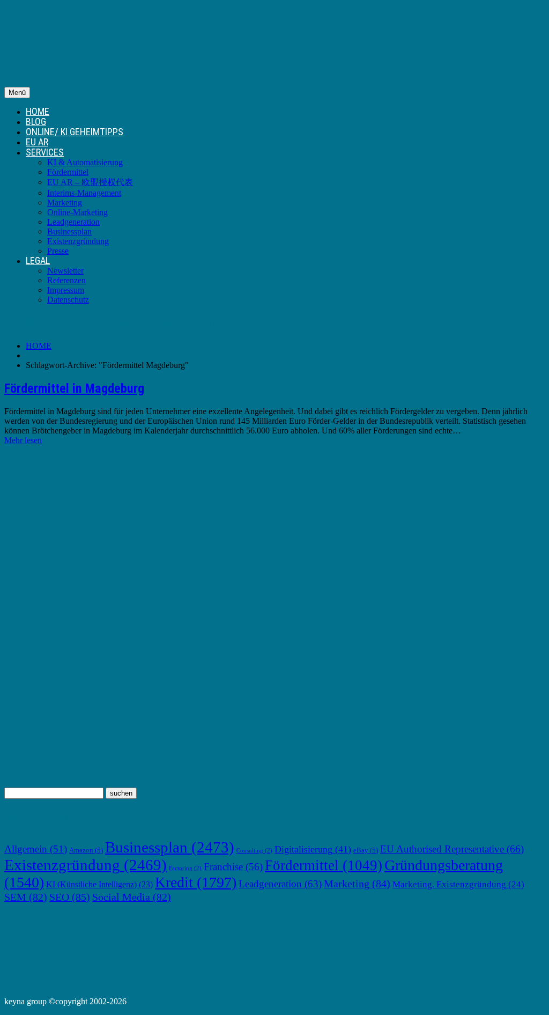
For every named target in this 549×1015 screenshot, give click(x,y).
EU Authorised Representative (452, 849)
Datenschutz (68, 299)
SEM (25, 897)
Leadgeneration (73, 221)
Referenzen (66, 280)
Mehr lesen (23, 440)
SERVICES (45, 152)
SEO (69, 897)
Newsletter (65, 270)
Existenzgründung (78, 241)
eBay (365, 850)
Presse (58, 250)
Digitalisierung (312, 849)
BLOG (36, 121)
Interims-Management (84, 192)
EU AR (37, 142)
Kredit (195, 882)
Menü (17, 93)
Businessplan (69, 231)
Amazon (86, 850)
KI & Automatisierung (85, 162)
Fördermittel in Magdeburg (74, 388)
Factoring (185, 868)
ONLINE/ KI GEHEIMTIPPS (74, 131)
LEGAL (38, 260)
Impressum (65, 290)
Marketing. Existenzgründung (458, 884)
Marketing (64, 202)
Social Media (131, 897)
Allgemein (35, 849)
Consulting (254, 851)
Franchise (233, 866)
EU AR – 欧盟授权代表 (90, 182)
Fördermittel (67, 171)
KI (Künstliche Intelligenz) (99, 884)
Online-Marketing (77, 212)
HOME (37, 111)
